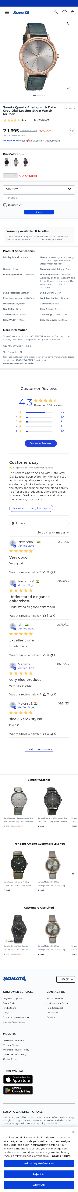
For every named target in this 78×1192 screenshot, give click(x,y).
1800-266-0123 (55, 998)
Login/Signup (10, 140)
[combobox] (53, 532)
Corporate (52, 1012)
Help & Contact (55, 1007)
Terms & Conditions (13, 1040)
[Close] (73, 1132)
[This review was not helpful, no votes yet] (52, 572)
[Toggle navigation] (8, 12)
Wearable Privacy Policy (16, 1049)
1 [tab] (35, 97)
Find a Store (9, 1007)
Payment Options (13, 998)
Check (39, 212)
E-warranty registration (16, 1017)
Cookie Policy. (61, 1155)
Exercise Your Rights (14, 1021)
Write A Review (40, 443)
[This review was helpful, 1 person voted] (44, 615)
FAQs (6, 1012)
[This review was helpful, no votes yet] (44, 572)
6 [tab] (46, 97)
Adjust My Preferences (39, 1163)
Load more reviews (39, 749)
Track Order (9, 1003)
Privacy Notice (11, 1045)
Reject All (39, 1174)
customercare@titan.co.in (61, 1003)
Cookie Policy (10, 1059)
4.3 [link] (23, 120)
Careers (51, 1017)
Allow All (39, 1184)
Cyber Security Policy (14, 1054)
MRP (23, 131)
